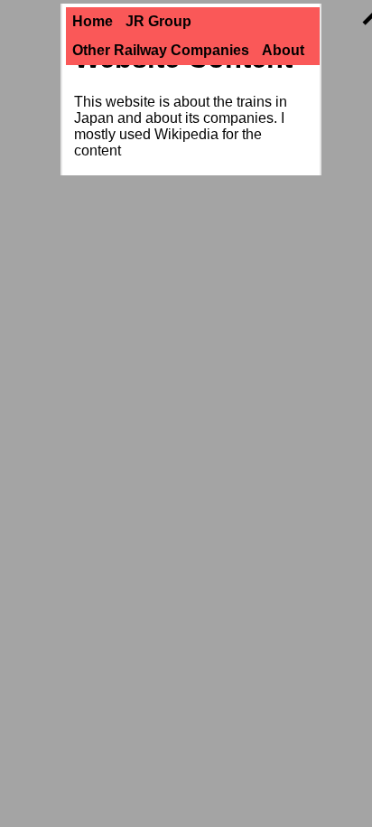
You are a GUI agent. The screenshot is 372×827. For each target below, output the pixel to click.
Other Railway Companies (160, 50)
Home (92, 21)
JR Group (158, 21)
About (283, 50)
